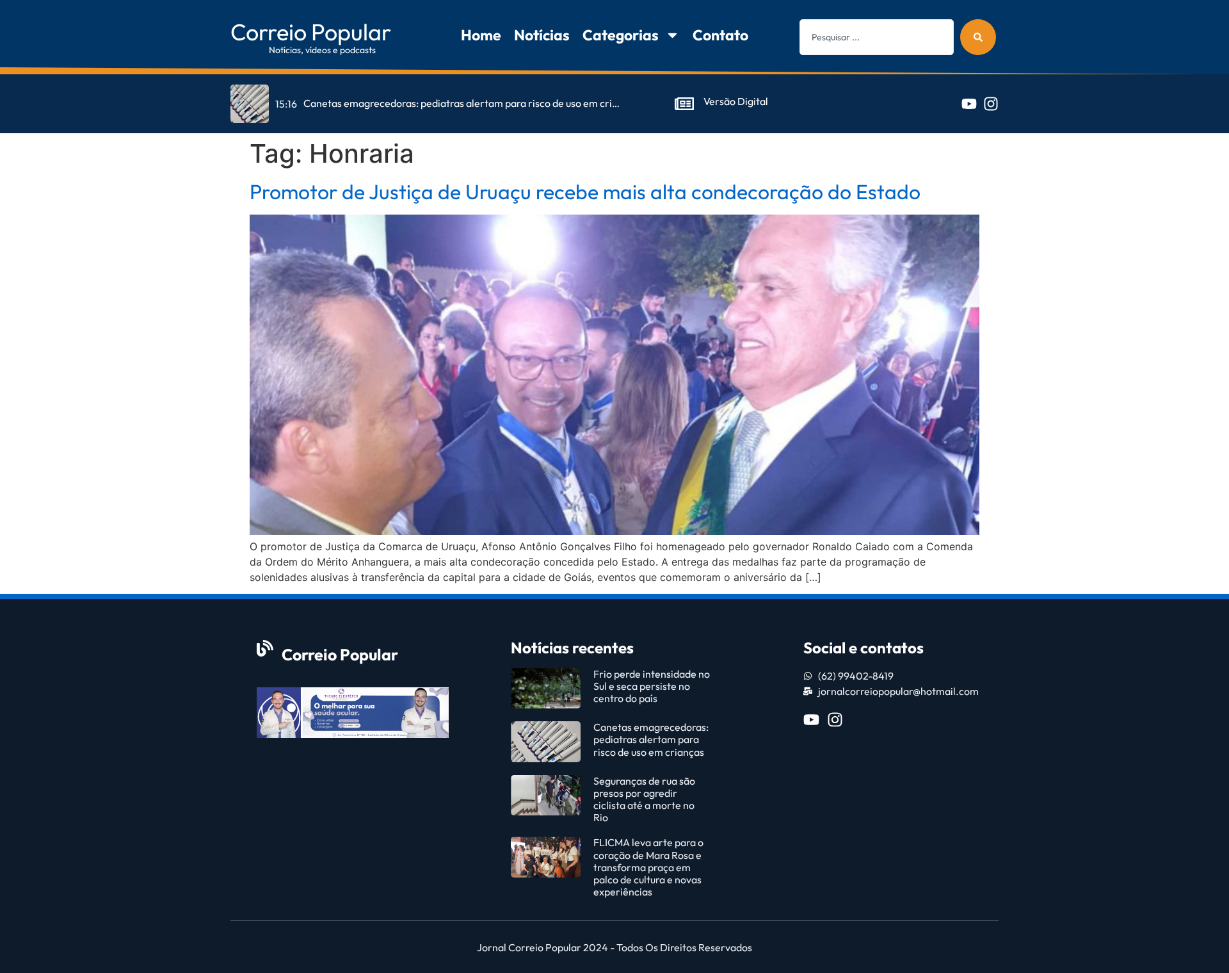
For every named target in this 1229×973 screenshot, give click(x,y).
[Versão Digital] (684, 103)
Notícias (542, 35)
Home (481, 35)
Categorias (620, 35)
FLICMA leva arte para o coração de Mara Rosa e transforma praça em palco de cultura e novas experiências (648, 867)
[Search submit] (978, 37)
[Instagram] (991, 103)
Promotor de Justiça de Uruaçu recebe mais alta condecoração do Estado (585, 191)
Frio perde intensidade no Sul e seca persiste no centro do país (651, 686)
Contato (720, 35)
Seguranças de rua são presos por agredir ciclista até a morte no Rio (644, 799)
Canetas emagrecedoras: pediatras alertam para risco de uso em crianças (651, 739)
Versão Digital (735, 101)
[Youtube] (969, 103)
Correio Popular (310, 31)
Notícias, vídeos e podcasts (322, 50)
